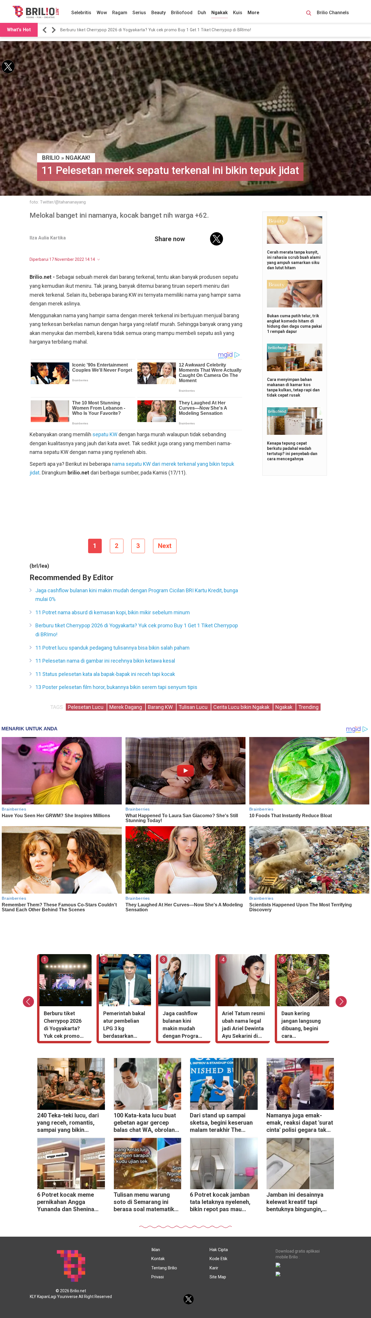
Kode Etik (218, 1258)
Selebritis (81, 12)
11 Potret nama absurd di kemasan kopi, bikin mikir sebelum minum (112, 612)
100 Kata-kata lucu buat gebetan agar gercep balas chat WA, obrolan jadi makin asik (145, 1123)
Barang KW (161, 707)
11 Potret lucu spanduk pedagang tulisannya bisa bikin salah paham (112, 648)
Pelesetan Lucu (86, 707)
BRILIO (51, 157)
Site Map (218, 1276)
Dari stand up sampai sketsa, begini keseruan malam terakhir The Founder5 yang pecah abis (221, 1123)
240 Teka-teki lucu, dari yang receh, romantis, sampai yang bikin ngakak (68, 1123)
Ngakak (219, 12)
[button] (45, 30)
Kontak (158, 1258)
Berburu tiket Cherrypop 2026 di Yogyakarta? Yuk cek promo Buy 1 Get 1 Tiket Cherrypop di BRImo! (155, 30)
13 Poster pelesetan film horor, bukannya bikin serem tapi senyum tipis (116, 687)
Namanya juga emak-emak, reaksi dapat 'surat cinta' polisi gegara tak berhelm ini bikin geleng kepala (299, 1123)
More (253, 12)
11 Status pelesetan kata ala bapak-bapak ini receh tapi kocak (105, 674)
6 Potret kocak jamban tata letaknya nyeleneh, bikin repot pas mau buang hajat (220, 1202)
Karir (214, 1268)
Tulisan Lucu (194, 707)
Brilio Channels (333, 12)
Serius (139, 12)
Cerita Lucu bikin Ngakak (242, 707)
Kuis (237, 12)
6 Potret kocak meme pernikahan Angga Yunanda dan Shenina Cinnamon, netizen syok (68, 1202)
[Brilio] (35, 12)
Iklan (155, 1249)
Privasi (157, 1276)
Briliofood (181, 12)
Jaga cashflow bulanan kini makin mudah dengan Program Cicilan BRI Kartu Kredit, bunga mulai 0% (136, 594)
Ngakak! (78, 157)
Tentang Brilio (164, 1268)
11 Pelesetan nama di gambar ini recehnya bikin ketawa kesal (105, 661)
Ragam (119, 12)
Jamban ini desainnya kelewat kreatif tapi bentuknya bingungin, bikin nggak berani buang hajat (299, 1202)
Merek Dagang (126, 707)
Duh (202, 12)
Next (165, 545)
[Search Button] (309, 14)
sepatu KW (104, 434)
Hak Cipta (219, 1249)
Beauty (158, 12)
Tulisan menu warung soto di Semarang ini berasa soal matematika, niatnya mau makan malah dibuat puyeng (146, 1202)
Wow (102, 12)
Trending (308, 707)
